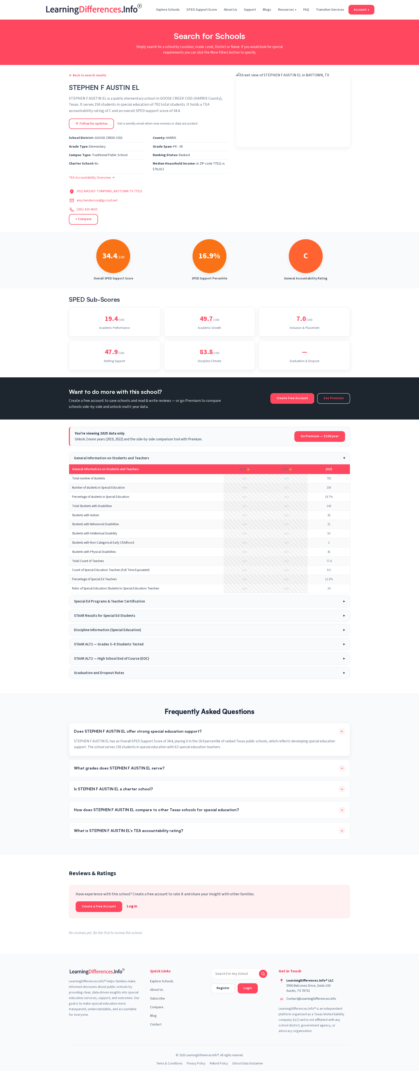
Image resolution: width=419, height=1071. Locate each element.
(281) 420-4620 (87, 209)
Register (223, 988)
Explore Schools (168, 9)
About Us (230, 9)
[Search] (263, 974)
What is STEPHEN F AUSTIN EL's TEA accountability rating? (128, 830)
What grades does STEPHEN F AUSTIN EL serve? (119, 768)
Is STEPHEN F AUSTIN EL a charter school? (113, 788)
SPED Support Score (201, 9)
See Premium (333, 398)
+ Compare (83, 219)
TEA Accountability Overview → (92, 177)
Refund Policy (219, 1063)
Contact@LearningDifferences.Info (311, 998)
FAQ (306, 9)
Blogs (267, 9)
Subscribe (157, 998)
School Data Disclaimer (247, 1063)
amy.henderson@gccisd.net (97, 200)
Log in (132, 906)
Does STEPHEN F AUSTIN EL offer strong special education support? (137, 731)
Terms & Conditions (169, 1063)
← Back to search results (87, 75)
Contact (155, 1024)
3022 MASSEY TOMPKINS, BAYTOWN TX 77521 (109, 191)
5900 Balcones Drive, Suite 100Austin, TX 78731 (308, 988)
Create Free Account (292, 398)
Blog (153, 1015)
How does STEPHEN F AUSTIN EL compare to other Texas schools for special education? (156, 809)
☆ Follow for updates (91, 123)
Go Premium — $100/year (320, 436)
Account (361, 9)
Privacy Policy (196, 1063)
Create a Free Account (99, 906)
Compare (156, 1007)
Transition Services (330, 9)
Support (250, 9)
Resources (287, 9)
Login (247, 988)
